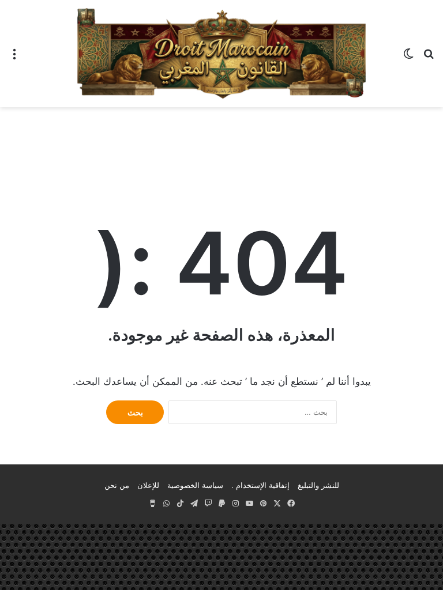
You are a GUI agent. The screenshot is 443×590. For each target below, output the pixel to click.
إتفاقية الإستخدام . (260, 485)
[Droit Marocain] (221, 53)
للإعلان (148, 485)
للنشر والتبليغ (318, 485)
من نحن (116, 485)
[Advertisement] (221, 145)
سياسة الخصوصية (195, 485)
